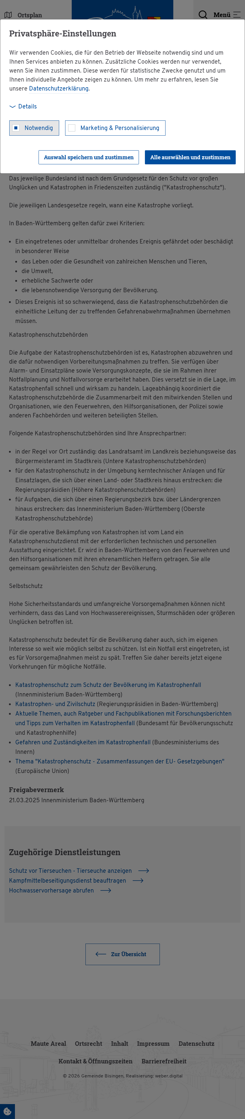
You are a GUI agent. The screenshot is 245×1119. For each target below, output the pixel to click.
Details (27, 107)
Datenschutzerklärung (58, 89)
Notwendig (38, 128)
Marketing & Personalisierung (119, 128)
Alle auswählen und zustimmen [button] (190, 157)
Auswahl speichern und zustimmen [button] (89, 157)
